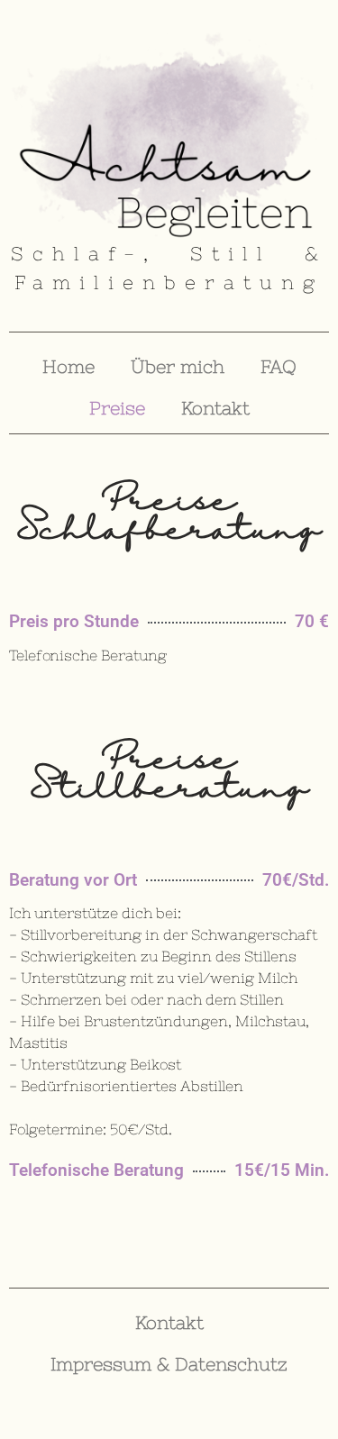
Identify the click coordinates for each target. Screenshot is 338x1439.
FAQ (278, 366)
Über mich (177, 366)
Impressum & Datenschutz (169, 1363)
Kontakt (215, 407)
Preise (117, 407)
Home (68, 366)
